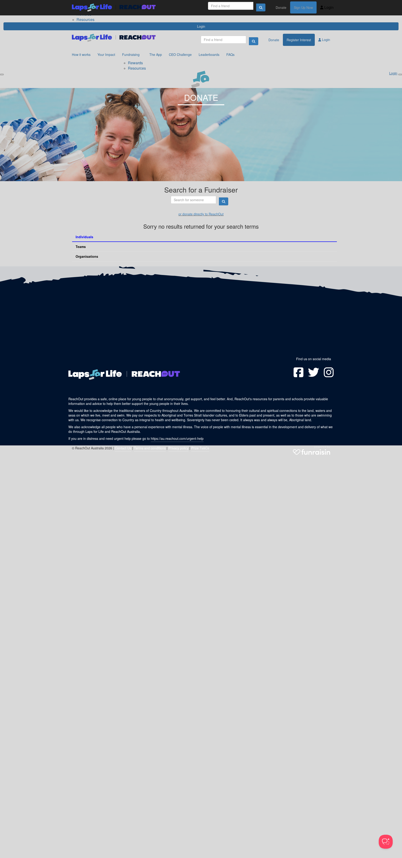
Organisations (87, 256)
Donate (281, 7)
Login (328, 7)
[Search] (260, 7)
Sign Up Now (303, 7)
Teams (81, 246)
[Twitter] (313, 372)
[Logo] (113, 7)
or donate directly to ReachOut (201, 214)
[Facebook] (298, 372)
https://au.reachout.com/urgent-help (177, 438)
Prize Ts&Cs (200, 448)
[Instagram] (329, 372)
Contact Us (123, 448)
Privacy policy (178, 448)
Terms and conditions (150, 448)
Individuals (84, 236)
